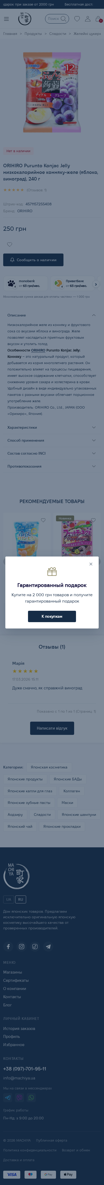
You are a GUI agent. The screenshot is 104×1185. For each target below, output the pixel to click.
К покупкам (52, 616)
